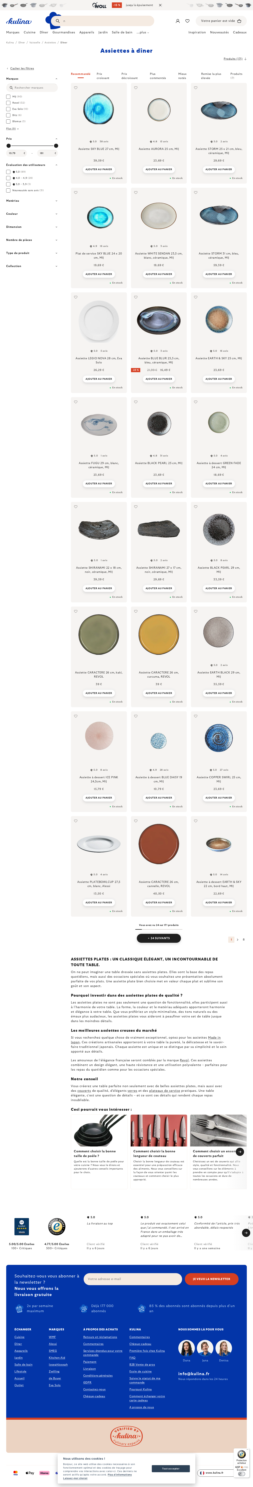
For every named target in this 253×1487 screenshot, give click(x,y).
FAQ (132, 1357)
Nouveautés (219, 32)
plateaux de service (164, 1090)
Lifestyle (20, 1371)
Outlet (19, 1385)
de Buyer (55, 1378)
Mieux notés (182, 75)
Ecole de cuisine (140, 1371)
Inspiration (197, 32)
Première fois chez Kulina (147, 1351)
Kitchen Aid (57, 1357)
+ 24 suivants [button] (159, 938)
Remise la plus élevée (211, 75)
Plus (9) (11, 129)
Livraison (89, 1368)
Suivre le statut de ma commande (144, 1380)
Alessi (53, 1344)
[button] (159, 76)
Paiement (90, 1362)
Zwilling (54, 1371)
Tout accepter (170, 1468)
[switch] (241, 1474)
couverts (84, 1090)
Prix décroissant (130, 75)
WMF (52, 1337)
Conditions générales (98, 1375)
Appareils (21, 1351)
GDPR (87, 1382)
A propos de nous (141, 1407)
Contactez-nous (94, 1389)
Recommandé (81, 74)
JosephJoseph (58, 1364)
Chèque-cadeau (94, 1396)
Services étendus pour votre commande (103, 1353)
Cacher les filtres (22, 68)
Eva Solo (55, 1385)
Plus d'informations (120, 1474)
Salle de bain (23, 1364)
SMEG (53, 1351)
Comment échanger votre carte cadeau (147, 1398)
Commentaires (93, 1344)
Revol (184, 1060)
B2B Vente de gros (142, 1364)
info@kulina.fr (193, 1374)
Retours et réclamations (100, 1337)
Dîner (18, 1344)
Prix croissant (103, 75)
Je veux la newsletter (211, 1279)
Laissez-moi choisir (75, 1478)
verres (132, 1090)
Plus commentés (158, 75)
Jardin (18, 1357)
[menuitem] (13, 33)
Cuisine (19, 1337)
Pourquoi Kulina (140, 1389)
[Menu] (247, 1450)
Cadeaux (240, 32)
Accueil (19, 1378)
